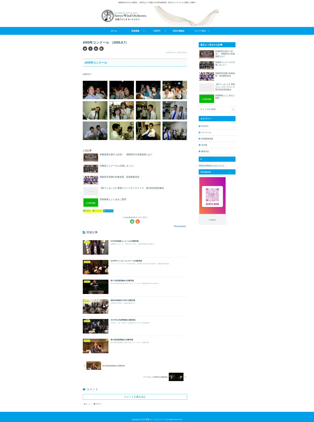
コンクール (98, 211)
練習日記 (205, 151)
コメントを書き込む (135, 396)
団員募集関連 (207, 139)
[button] (233, 110)
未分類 (204, 145)
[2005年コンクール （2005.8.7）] (96, 48)
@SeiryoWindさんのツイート (212, 165)
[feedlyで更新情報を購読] (132, 221)
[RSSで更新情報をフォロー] (138, 221)
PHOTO (88, 211)
